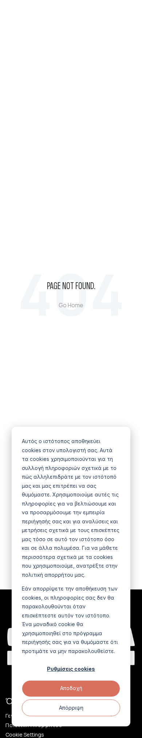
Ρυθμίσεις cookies (71, 669)
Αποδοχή (71, 688)
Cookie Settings (24, 735)
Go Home (71, 305)
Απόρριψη (71, 708)
